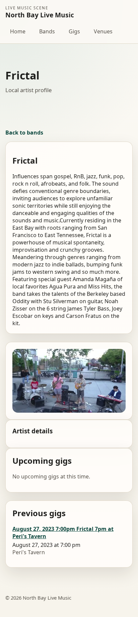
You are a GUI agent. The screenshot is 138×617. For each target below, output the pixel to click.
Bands (47, 31)
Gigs (74, 31)
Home (17, 31)
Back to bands (24, 132)
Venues (103, 31)
